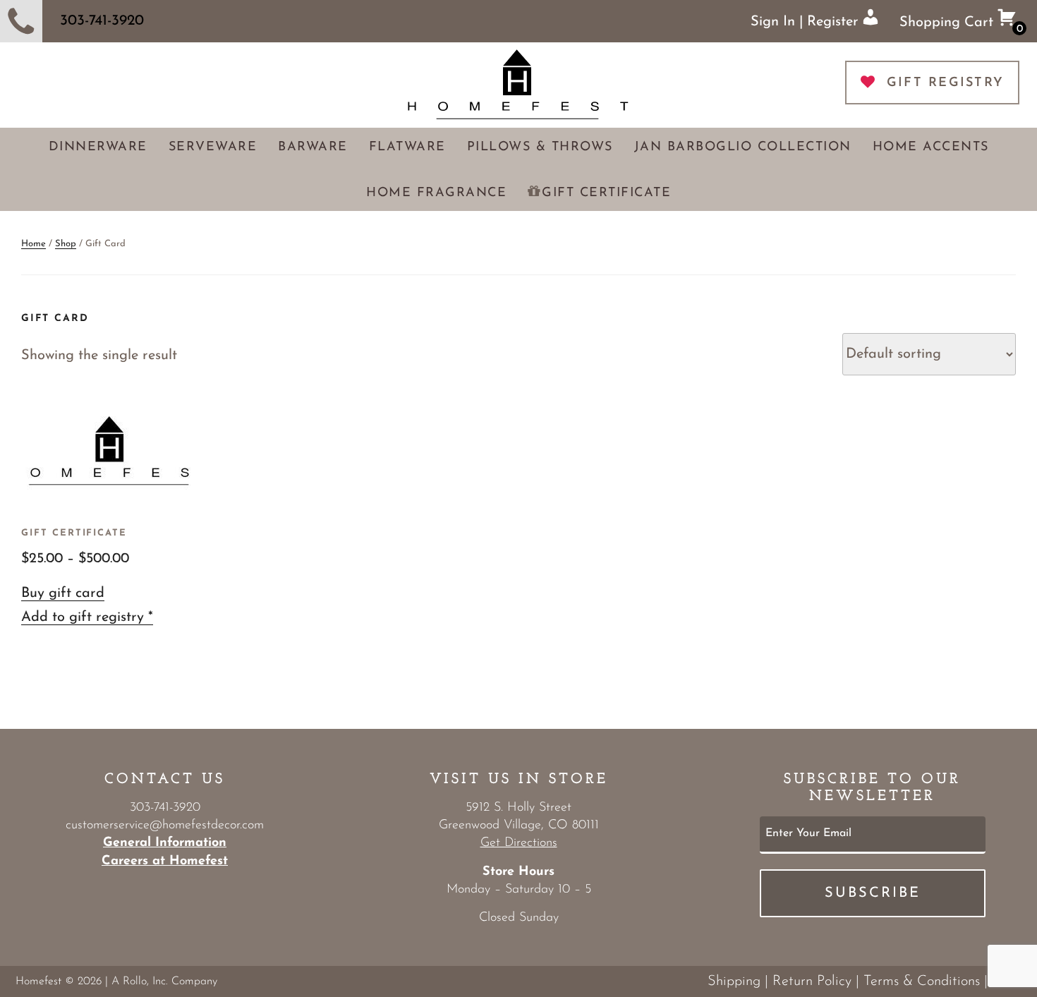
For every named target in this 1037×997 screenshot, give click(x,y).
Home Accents (931, 147)
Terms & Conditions (921, 981)
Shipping (734, 981)
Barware (313, 147)
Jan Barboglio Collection (742, 147)
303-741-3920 (102, 20)
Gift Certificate (606, 193)
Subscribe (873, 893)
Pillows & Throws (540, 147)
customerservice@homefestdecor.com (165, 825)
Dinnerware (98, 147)
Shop (65, 243)
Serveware (213, 147)
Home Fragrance (436, 193)
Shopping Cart (961, 25)
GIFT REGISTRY (945, 83)
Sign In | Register (807, 22)
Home (33, 243)
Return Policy (811, 981)
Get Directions (518, 843)
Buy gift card (62, 593)
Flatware (407, 147)
